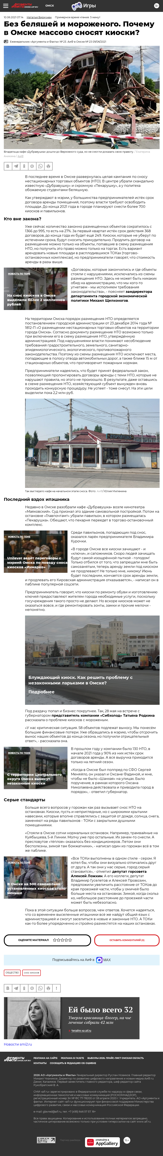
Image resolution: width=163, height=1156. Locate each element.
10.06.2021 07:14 (13, 17)
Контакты (40, 1063)
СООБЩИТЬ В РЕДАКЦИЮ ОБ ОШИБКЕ (73, 1063)
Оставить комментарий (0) (127, 940)
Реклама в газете (72, 1058)
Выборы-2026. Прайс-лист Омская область (115, 1058)
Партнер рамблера (70, 1140)
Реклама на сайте (46, 1058)
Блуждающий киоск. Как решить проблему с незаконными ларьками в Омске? (80, 680)
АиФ (21, 156)
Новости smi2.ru (18, 1044)
